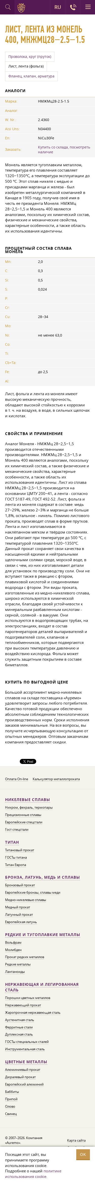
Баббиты (12, 1091)
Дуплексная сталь (19, 1034)
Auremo (22, 8)
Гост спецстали (16, 829)
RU (57, 7)
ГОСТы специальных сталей (27, 1041)
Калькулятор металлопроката (56, 779)
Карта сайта (76, 1140)
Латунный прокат (19, 914)
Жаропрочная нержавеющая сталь (33, 1012)
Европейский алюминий (24, 1084)
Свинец (11, 1113)
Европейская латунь (21, 922)
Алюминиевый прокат (22, 1069)
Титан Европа (15, 864)
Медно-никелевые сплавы (25, 899)
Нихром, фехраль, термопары (29, 807)
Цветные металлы (26, 1061)
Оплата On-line (16, 779)
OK (83, 1154)
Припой (11, 1099)
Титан (12, 842)
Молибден (13, 949)
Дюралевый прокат (20, 1077)
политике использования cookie (33, 1173)
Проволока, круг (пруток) (29, 56)
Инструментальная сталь (25, 1049)
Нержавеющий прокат (23, 1005)
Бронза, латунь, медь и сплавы (42, 877)
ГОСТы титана (16, 857)
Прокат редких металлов (24, 957)
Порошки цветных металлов (27, 997)
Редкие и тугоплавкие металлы (42, 934)
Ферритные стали (19, 1027)
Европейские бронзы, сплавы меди (32, 892)
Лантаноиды (15, 971)
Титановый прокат (19, 850)
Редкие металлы (18, 964)
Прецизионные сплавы (23, 814)
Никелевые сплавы (27, 799)
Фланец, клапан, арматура (31, 76)
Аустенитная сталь (19, 1020)
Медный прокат (17, 907)
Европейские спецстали (23, 822)
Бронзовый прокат (20, 885)
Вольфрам (13, 942)
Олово (10, 1106)
